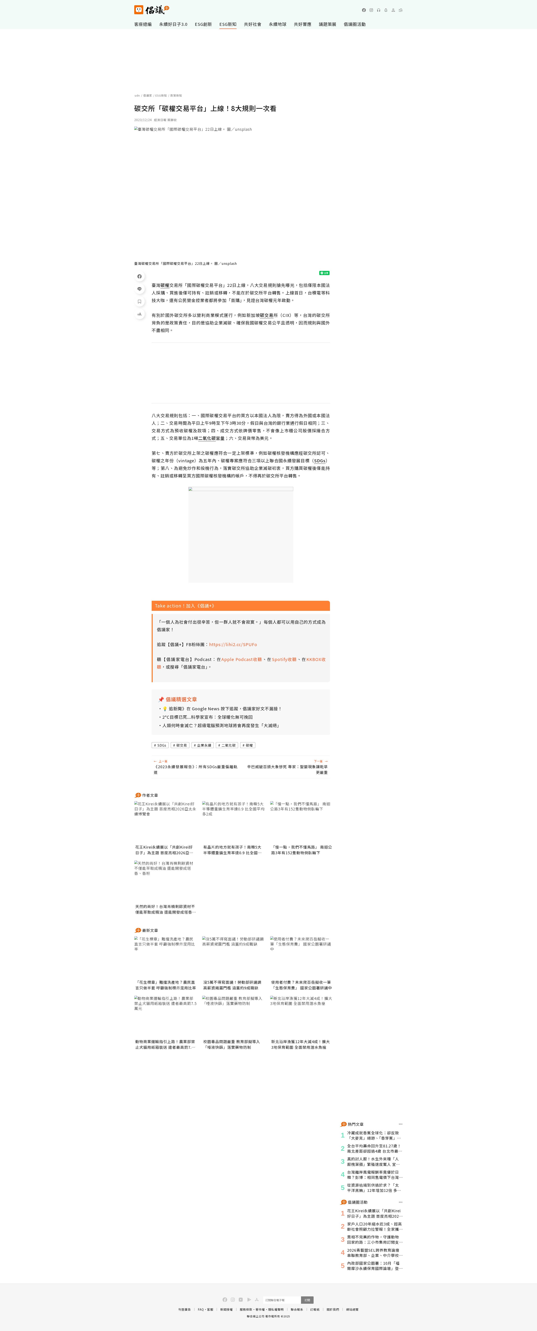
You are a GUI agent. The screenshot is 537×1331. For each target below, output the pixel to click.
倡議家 (147, 95)
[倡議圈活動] (401, 1202)
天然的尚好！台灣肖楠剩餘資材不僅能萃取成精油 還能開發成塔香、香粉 (165, 909)
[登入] (393, 10)
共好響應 (303, 24)
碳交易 (181, 745)
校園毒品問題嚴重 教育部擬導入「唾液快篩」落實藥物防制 (231, 1044)
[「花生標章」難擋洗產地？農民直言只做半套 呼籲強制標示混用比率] (165, 957)
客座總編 (143, 24)
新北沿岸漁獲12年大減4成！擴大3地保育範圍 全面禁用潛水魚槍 (300, 1044)
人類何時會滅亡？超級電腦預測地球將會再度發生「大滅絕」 (221, 725)
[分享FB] (139, 276)
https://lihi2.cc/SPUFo (233, 644)
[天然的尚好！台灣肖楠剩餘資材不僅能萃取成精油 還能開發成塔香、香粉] (165, 882)
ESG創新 (203, 24)
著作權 (260, 1309)
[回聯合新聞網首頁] (138, 9)
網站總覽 (352, 1309)
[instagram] (371, 10)
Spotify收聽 (284, 659)
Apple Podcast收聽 (241, 659)
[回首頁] (151, 9)
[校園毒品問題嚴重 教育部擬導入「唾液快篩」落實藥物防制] (233, 1017)
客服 (210, 1309)
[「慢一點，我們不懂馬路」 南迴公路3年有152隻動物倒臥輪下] (301, 822)
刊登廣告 (184, 1309)
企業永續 (204, 745)
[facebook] (364, 10)
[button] (401, 10)
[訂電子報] (386, 10)
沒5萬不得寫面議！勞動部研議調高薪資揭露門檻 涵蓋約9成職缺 (232, 984)
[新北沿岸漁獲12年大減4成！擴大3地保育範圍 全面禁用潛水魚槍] (301, 1017)
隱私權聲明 (276, 1309)
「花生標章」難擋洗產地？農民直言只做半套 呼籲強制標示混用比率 (165, 984)
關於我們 (333, 1309)
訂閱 (307, 1300)
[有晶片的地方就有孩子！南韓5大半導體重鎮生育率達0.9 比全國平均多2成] (233, 822)
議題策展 (327, 24)
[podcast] (379, 10)
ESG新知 (228, 24)
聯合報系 (297, 1309)
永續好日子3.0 (173, 24)
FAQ (201, 1309)
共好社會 (253, 24)
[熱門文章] (401, 1124)
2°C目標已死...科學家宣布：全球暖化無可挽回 (207, 717)
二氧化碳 (229, 745)
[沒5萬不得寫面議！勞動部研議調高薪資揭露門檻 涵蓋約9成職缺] (233, 957)
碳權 (249, 745)
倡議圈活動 (355, 24)
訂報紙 (315, 1309)
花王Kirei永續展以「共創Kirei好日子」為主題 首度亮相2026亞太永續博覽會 (164, 850)
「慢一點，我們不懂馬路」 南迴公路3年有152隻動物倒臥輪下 (301, 849)
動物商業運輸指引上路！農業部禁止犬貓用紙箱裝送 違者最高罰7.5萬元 (165, 1044)
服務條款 (246, 1309)
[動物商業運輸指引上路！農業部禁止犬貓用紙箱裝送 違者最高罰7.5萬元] (165, 1017)
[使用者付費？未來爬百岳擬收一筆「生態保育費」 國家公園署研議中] (301, 957)
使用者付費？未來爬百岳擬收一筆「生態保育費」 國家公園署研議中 (301, 984)
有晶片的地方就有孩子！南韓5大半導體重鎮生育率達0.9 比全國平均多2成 (232, 850)
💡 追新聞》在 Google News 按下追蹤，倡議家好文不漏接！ (222, 708)
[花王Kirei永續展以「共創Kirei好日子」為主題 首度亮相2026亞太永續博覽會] (165, 822)
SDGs (161, 745)
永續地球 (278, 24)
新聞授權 (226, 1309)
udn (137, 95)
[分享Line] (139, 288)
